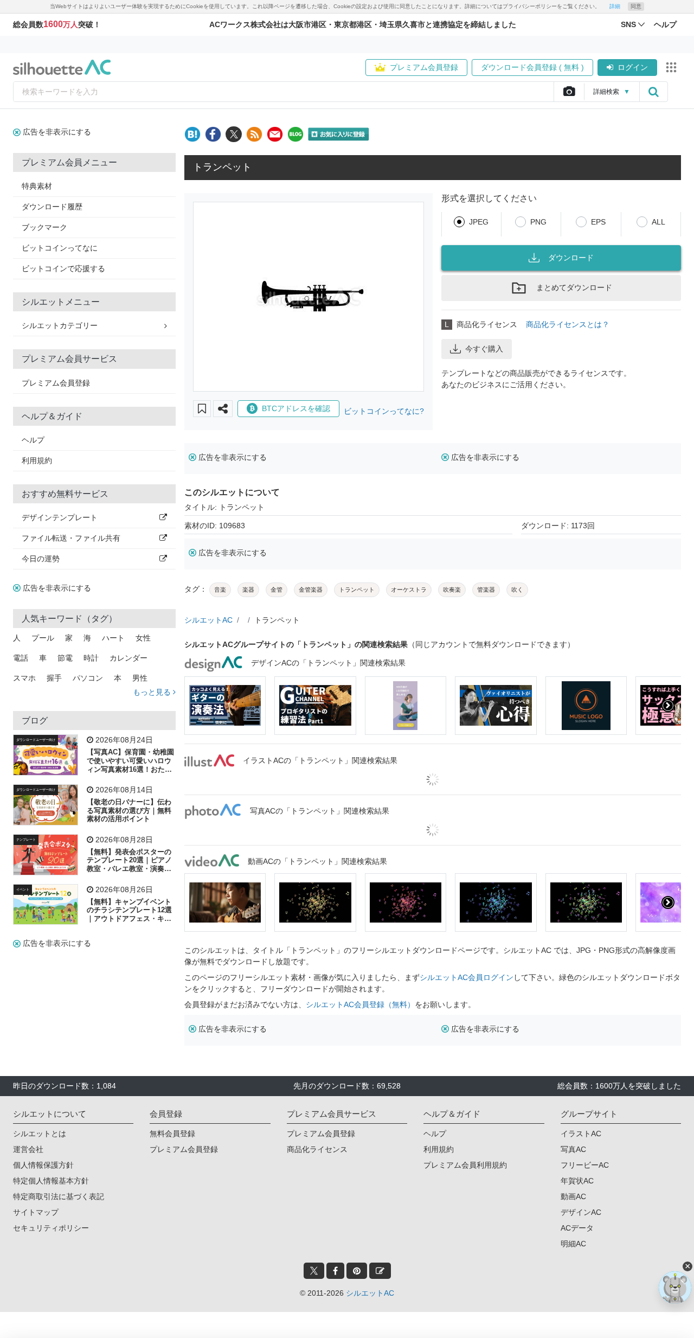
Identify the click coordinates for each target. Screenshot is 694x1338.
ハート (113, 637)
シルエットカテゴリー (60, 325)
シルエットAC (208, 620)
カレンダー (128, 658)
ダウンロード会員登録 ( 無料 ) (532, 67)
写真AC (573, 1149)
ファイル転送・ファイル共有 (71, 538)
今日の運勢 (41, 558)
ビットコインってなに (60, 248)
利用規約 (37, 460)
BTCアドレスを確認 (296, 408)
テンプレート (26, 839)
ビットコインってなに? (384, 411)
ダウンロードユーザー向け (35, 739)
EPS (598, 221)
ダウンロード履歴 (52, 206)
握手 (54, 678)
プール (42, 637)
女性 (143, 637)
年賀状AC (577, 1180)
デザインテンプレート (60, 517)
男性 (139, 678)
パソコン (88, 678)
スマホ (24, 678)
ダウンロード (571, 257)
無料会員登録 (172, 1133)
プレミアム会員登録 (424, 67)
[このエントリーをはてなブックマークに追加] (192, 134)
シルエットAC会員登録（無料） (360, 1004)
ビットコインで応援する (63, 268)
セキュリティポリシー (51, 1228)
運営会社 (28, 1149)
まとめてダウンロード (574, 287)
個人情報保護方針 (43, 1165)
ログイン (633, 67)
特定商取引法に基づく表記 (58, 1196)
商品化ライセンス (317, 1149)
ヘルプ (33, 440)
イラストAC (581, 1133)
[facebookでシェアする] (213, 134)
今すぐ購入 (484, 348)
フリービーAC (585, 1165)
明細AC (573, 1243)
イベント (22, 889)
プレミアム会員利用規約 (465, 1165)
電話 (20, 658)
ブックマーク (44, 227)
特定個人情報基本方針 (51, 1180)
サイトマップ (36, 1212)
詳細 (614, 6)
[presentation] (197, 705)
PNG (538, 221)
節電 (65, 658)
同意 (636, 6)
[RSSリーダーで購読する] (254, 134)
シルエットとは (39, 1133)
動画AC (573, 1196)
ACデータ (577, 1228)
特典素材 (37, 186)
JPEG (479, 221)
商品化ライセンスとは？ (567, 324)
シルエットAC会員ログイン (466, 977)
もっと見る (153, 692)
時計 (91, 658)
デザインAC (581, 1212)
